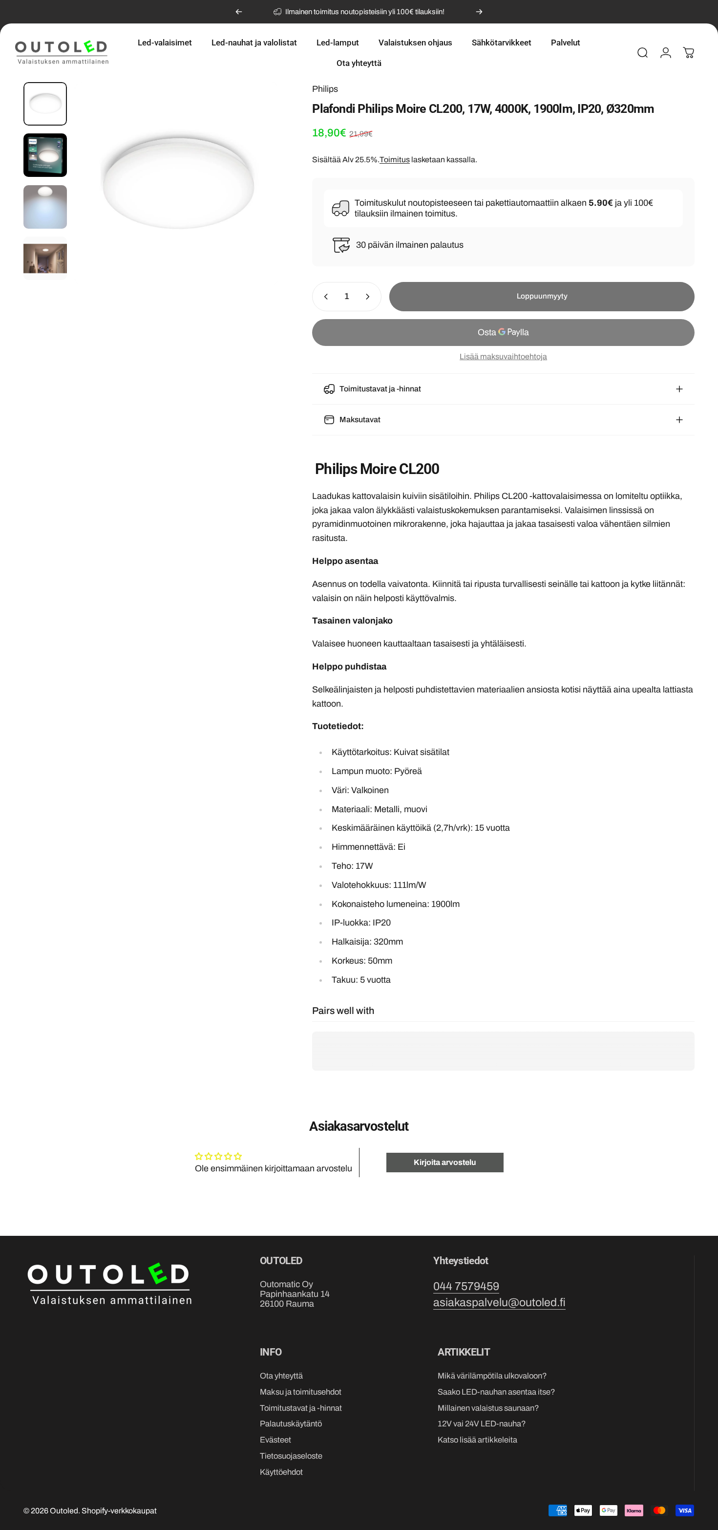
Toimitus (395, 160)
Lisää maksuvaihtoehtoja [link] (503, 356)
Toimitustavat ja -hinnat (301, 1407)
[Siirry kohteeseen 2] (45, 155)
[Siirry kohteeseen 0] (45, 104)
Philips (325, 89)
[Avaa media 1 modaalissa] (176, 183)
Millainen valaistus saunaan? (488, 1407)
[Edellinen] (239, 11)
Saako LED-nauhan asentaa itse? (496, 1391)
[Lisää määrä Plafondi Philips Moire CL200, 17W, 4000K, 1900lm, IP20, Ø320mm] (370, 296)
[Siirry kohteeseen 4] (45, 258)
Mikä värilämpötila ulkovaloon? (492, 1375)
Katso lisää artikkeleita (477, 1439)
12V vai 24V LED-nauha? (482, 1424)
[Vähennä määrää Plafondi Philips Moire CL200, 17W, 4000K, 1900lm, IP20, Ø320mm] (324, 296)
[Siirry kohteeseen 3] (45, 207)
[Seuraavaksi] (479, 11)
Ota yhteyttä (281, 1375)
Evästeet (275, 1439)
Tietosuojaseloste (291, 1455)
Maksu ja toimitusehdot (300, 1391)
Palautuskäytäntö (291, 1424)
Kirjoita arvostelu (445, 1162)
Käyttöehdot (281, 1471)
